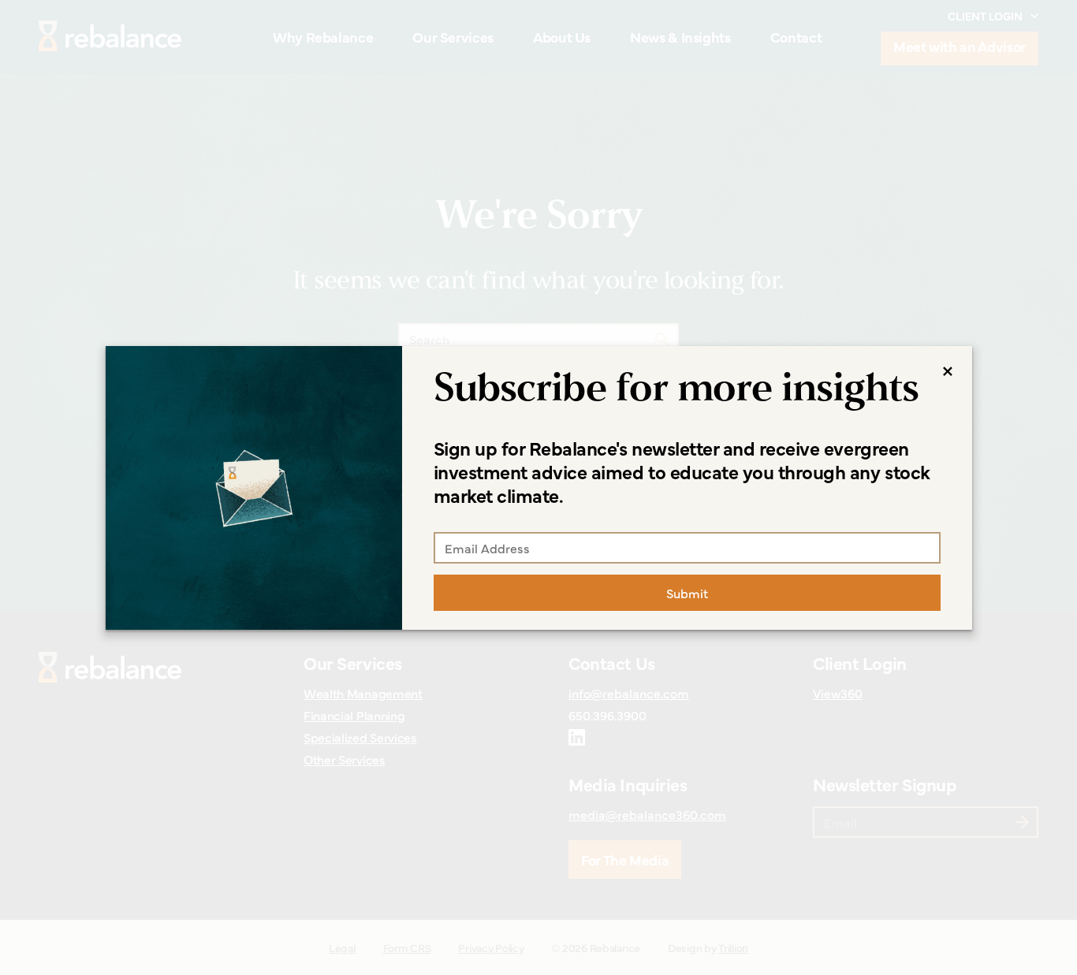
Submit (687, 592)
